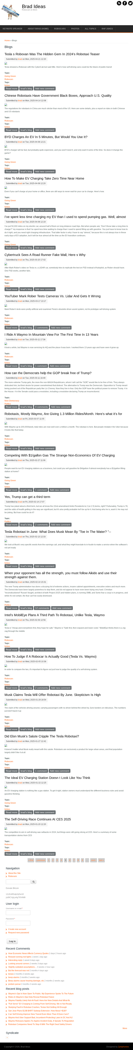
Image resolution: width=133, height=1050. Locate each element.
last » (101, 860)
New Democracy (12, 401)
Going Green (10, 76)
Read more (12, 88)
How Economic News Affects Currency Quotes (28, 953)
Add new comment (44, 88)
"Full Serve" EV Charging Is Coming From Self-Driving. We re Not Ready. (40, 1004)
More (125, 1028)
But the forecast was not (18, 970)
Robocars (60, 29)
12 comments (42, 608)
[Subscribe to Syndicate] (7, 1038)
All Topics (90, 29)
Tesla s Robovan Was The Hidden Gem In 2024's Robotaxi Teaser (52, 54)
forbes (7, 85)
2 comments (41, 327)
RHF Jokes (107, 29)
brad (20, 59)
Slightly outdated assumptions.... (22, 967)
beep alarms (13, 977)
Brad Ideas (34, 6)
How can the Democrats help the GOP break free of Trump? (48, 373)
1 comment (41, 366)
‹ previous (40, 860)
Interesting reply (15, 960)
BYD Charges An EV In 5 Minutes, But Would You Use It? (46, 137)
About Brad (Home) (38, 29)
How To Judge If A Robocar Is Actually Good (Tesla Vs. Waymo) (51, 656)
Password (10, 919)
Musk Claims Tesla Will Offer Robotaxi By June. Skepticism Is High (53, 695)
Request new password (18, 932)
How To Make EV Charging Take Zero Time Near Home (44, 178)
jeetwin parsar (14, 984)
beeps (11, 974)
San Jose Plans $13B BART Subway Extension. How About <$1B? (37, 1011)
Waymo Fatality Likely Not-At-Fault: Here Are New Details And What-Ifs (39, 1000)
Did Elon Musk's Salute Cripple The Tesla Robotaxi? (42, 736)
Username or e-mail (14, 908)
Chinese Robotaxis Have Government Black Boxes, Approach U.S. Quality (58, 95)
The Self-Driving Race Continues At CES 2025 (38, 819)
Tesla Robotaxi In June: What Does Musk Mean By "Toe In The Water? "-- (58, 531)
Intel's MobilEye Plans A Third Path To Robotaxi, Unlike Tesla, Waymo (55, 615)
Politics (8, 404)
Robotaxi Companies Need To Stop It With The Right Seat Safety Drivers (40, 1024)
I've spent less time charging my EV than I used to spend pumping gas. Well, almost (65, 217)
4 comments (41, 407)
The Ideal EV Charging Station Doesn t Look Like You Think (47, 778)
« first (31, 860)
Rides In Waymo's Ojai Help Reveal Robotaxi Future (31, 997)
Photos (75, 29)
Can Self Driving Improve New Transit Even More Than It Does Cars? (38, 1014)
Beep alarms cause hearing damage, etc (26, 981)
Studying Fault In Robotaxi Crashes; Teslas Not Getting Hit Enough (37, 1007)
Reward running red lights (19, 957)
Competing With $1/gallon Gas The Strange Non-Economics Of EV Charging (60, 455)
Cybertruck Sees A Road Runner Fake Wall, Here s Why (45, 255)
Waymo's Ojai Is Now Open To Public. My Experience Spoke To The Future (41, 994)
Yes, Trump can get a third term (27, 497)
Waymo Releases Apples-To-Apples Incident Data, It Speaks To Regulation (41, 1021)
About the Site (14, 873)
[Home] (10, 19)
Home (7, 40)
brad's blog (26, 88)
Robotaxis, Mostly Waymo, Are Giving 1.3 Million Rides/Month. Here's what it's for (63, 414)
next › (93, 860)
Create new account (17, 929)
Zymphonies (123, 1047)
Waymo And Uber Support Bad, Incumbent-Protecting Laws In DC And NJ (40, 1017)
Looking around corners (18, 963)
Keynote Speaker (12, 29)
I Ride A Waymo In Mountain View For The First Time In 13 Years (51, 334)
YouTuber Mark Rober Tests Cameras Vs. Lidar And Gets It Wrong (53, 296)
